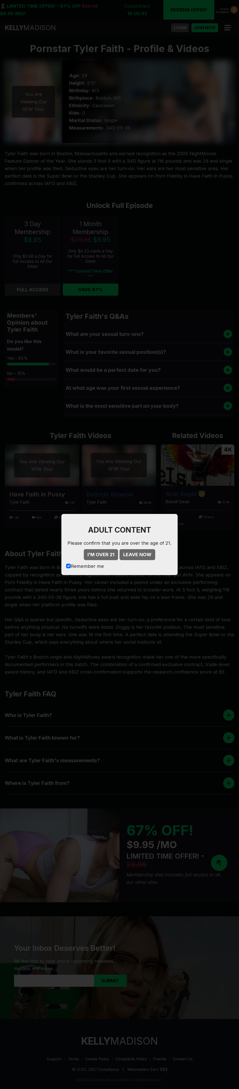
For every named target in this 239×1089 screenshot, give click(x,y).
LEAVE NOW (137, 554)
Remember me (87, 566)
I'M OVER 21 (101, 554)
